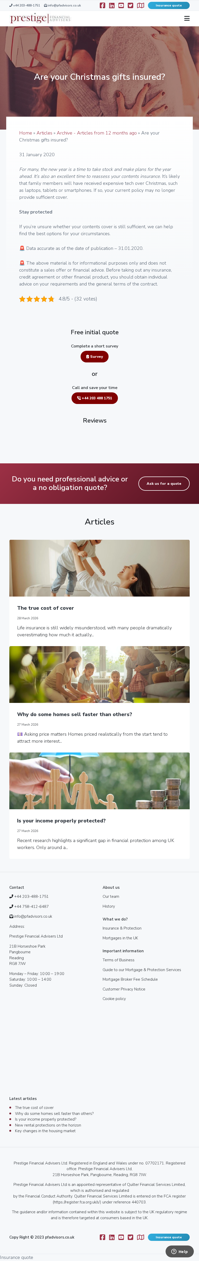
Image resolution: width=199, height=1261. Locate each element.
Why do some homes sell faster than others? (74, 714)
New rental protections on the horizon (48, 1125)
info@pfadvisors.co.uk (64, 5)
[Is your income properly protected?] (99, 780)
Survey (96, 356)
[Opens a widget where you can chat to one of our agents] (179, 1252)
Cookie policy (114, 998)
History (109, 906)
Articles (44, 133)
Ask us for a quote (164, 483)
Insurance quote (169, 5)
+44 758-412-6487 (31, 906)
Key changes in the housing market (45, 1130)
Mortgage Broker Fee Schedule (130, 979)
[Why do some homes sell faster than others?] (99, 674)
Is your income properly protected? (61, 820)
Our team (111, 896)
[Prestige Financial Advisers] (40, 18)
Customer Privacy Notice (124, 989)
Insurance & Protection (122, 928)
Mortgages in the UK (120, 938)
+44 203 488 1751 (96, 398)
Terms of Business (118, 960)
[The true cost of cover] (99, 568)
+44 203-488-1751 (26, 5)
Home (25, 133)
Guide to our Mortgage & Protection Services (142, 969)
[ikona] (112, 5)
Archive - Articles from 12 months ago (97, 133)
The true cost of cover (45, 608)
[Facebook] (102, 5)
